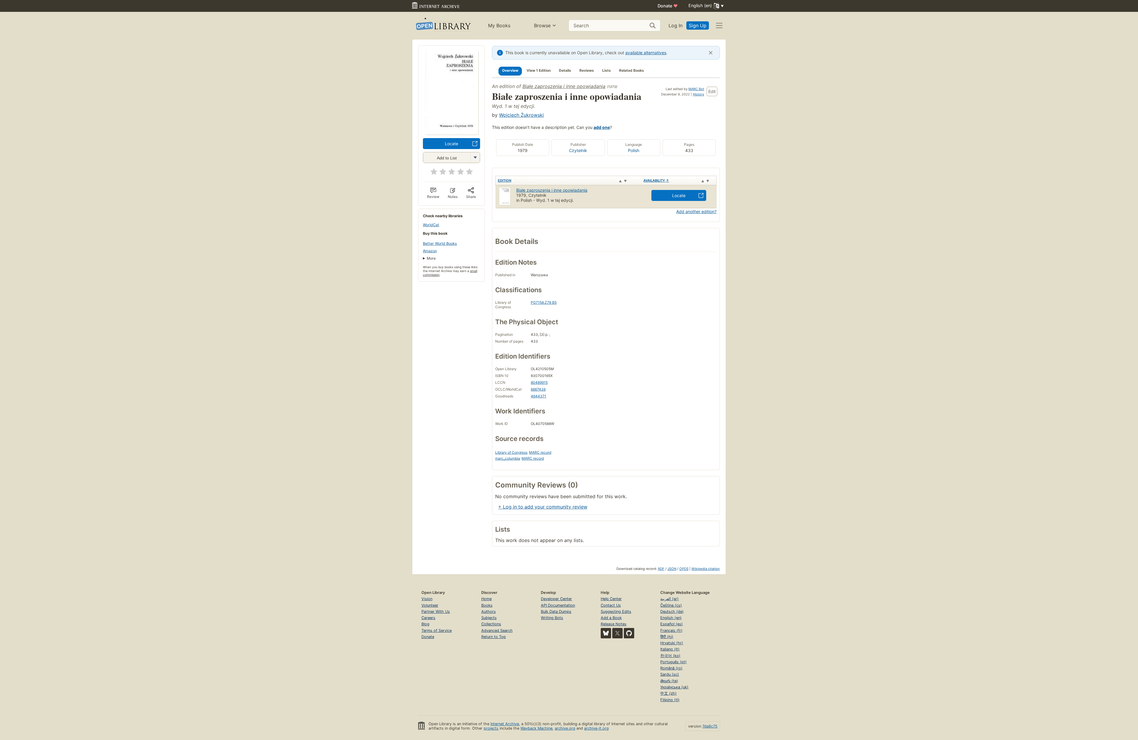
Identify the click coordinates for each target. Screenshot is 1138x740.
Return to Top (493, 636)
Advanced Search (497, 630)
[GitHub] (629, 633)
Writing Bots (552, 618)
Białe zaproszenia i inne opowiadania (563, 86)
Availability (656, 180)
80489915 (539, 382)
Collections (491, 624)
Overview (510, 70)
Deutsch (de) (672, 611)
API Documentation (558, 605)
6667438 (538, 389)
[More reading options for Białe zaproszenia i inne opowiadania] (475, 157)
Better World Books (440, 243)
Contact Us (611, 605)
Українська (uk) (674, 687)
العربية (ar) (669, 599)
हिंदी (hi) (666, 636)
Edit (712, 91)
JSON (671, 569)
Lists (606, 70)
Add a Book (611, 618)
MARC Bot (696, 89)
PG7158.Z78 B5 (544, 302)
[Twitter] (617, 633)
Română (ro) (671, 668)
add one (602, 127)
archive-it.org (596, 728)
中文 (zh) (668, 693)
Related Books (631, 70)
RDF (661, 569)
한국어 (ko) (670, 655)
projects (491, 728)
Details (565, 70)
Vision (426, 599)
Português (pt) (673, 662)
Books (487, 605)
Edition (504, 180)
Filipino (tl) (670, 700)
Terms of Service (436, 630)
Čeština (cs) (671, 605)
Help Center (611, 599)
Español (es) (671, 624)
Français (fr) (671, 630)
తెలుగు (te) (669, 681)
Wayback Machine (536, 728)
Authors (488, 611)
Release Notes (613, 624)
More (431, 258)
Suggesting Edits (616, 611)
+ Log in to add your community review (542, 507)
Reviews (586, 70)
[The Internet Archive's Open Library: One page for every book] (442, 25)
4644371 (538, 396)
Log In (676, 25)
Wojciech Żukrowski (521, 115)
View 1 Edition (539, 70)
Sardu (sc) (669, 674)
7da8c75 (709, 726)
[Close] (711, 53)
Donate (668, 5)
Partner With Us (435, 611)
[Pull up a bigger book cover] (451, 133)
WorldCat (431, 225)
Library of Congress (511, 452)
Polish (633, 150)
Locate (451, 143)
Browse (542, 25)
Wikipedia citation (705, 569)
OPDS (683, 569)
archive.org (565, 728)
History (698, 94)
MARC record (540, 452)
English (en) (671, 618)
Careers (428, 618)
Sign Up (698, 25)
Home (486, 599)
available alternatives (645, 52)
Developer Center (556, 599)
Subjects (489, 618)
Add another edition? (696, 211)
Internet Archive (504, 724)
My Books (499, 25)
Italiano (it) (670, 649)
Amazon (430, 251)
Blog (425, 624)
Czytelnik (578, 150)
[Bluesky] (606, 633)
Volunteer (429, 605)
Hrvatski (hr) (671, 643)
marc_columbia (507, 458)
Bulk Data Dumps (556, 611)
